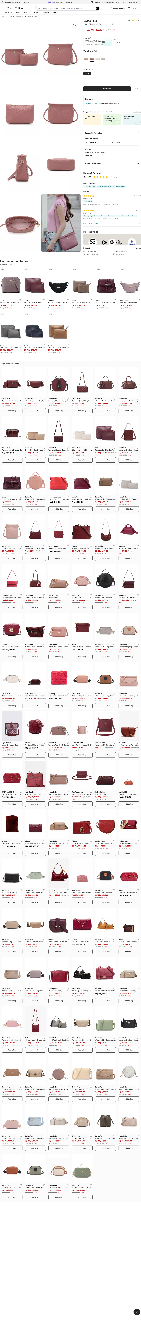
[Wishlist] (129, 8)
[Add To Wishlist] (136, 88)
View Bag (135, 83)
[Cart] (134, 8)
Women (8, 12)
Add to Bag (107, 89)
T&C (103, 42)
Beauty (46, 12)
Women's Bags (19, 16)
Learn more (137, 112)
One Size (87, 73)
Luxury (35, 12)
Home (3, 16)
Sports (56, 12)
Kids (26, 12)
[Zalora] (15, 8)
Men (17, 12)
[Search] (97, 8)
